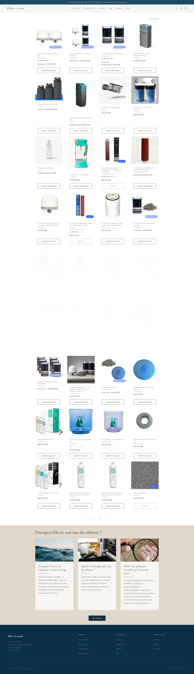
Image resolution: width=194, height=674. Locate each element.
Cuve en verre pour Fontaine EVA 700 (80, 440)
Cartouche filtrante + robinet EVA (48, 281)
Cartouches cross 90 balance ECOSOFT (78, 335)
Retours (156, 644)
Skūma (118, 8)
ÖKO (110, 8)
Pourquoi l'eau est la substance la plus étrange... (53, 568)
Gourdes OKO (83, 653)
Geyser (102, 8)
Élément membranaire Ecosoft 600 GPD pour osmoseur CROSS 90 (112, 494)
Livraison (157, 640)
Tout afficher (97, 618)
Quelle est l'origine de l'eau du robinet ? (96, 568)
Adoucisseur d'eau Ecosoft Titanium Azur (80, 119)
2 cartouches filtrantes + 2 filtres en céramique (80, 54)
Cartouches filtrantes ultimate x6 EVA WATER (47, 383)
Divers (128, 8)
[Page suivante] (106, 518)
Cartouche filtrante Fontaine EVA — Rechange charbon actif (80, 282)
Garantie (157, 649)
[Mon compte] (181, 8)
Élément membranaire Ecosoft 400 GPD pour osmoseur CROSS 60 (80, 494)
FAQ (117, 653)
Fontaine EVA (89, 8)
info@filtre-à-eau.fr (15, 647)
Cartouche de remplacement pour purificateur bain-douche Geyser (111, 224)
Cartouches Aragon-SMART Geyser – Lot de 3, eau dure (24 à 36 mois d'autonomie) (144, 282)
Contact (118, 649)
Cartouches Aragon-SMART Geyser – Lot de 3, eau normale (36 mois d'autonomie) (48, 336)
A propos (119, 640)
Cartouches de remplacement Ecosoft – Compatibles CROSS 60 (112, 335)
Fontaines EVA (83, 649)
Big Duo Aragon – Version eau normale (143, 108)
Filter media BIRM (139, 493)
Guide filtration (121, 644)
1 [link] (87, 518)
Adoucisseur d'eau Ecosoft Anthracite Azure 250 (141, 54)
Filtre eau (15, 8)
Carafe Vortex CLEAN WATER (79, 175)
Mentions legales (174, 668)
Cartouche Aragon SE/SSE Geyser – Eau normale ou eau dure (144, 169)
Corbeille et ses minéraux (109, 387)
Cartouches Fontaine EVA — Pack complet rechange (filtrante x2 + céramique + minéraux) (80, 389)
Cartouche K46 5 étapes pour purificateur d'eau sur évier (110, 282)
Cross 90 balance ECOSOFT (46, 439)
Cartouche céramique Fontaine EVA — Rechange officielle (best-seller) (48, 224)
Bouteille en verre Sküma (45, 168)
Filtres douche (83, 644)
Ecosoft (76, 8)
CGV (184, 668)
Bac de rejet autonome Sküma (110, 108)
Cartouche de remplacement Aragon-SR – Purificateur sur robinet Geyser (81, 225)
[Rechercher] (176, 8)
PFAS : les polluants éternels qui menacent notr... (136, 570)
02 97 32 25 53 (13, 650)
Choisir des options (113, 70)
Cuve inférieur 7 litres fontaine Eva (112, 439)
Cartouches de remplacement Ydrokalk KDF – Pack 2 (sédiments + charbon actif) (144, 336)
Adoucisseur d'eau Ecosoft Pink (47, 104)
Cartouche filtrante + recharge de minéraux (143, 224)
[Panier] (185, 8)
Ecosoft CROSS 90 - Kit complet (47, 493)
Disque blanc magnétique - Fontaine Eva (144, 440)
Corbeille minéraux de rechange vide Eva (143, 388)
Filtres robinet (83, 640)
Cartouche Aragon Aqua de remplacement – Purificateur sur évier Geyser (111, 170)
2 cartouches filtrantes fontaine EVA (112, 54)
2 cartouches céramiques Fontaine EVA (47, 54)
